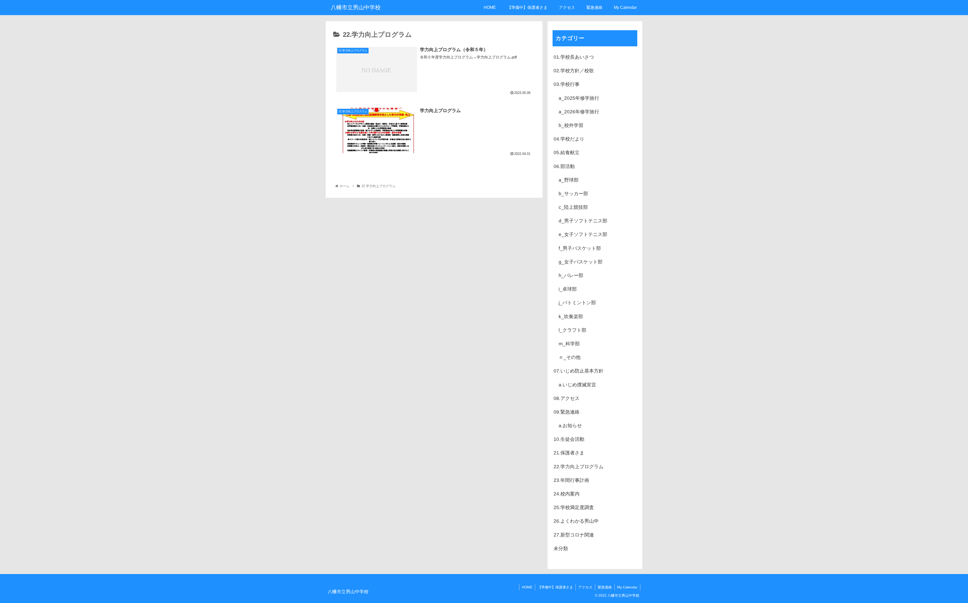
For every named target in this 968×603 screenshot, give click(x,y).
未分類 (561, 548)
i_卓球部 (568, 289)
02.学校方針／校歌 (574, 70)
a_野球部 (569, 180)
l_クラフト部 (572, 330)
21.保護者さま (569, 452)
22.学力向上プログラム (578, 466)
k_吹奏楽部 (571, 316)
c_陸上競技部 (573, 207)
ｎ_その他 (570, 357)
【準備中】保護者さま (555, 587)
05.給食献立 (567, 152)
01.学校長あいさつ (574, 57)
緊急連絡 (605, 587)
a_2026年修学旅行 (579, 111)
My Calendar (627, 587)
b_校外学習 (571, 125)
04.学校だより (569, 139)
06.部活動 (564, 166)
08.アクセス (567, 398)
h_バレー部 (571, 275)
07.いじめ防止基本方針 (578, 371)
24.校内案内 (567, 493)
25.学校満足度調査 (574, 507)
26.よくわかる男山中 (576, 521)
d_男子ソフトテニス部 (583, 220)
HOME (527, 587)
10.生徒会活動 (569, 439)
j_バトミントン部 (577, 302)
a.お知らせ (570, 425)
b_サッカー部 (573, 193)
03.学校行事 (567, 84)
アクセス (585, 587)
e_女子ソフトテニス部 (583, 234)
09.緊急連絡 (567, 412)
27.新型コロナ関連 (574, 535)
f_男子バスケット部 (580, 248)
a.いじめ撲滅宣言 (577, 384)
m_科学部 (569, 343)
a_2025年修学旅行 (579, 98)
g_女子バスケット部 (580, 261)
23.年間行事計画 (571, 480)
